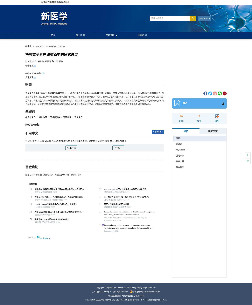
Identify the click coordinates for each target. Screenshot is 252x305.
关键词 (179, 144)
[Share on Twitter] (210, 93)
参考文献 (180, 162)
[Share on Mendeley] (224, 93)
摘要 (178, 138)
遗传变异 (78, 117)
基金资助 (180, 167)
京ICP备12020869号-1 (101, 292)
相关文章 (213, 131)
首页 (53, 35)
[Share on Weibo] (215, 93)
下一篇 (117, 148)
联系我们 (142, 35)
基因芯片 (67, 117)
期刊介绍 (80, 35)
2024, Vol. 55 (40, 46)
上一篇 (72, 148)
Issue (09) (52, 46)
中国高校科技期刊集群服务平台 (55, 2)
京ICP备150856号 (120, 292)
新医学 (28, 46)
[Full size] (248, 161)
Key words (180, 150)
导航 (186, 131)
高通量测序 (55, 117)
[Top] (248, 155)
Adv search (204, 18)
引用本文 (180, 156)
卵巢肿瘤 (43, 117)
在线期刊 (111, 35)
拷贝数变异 (30, 117)
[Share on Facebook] (205, 93)
